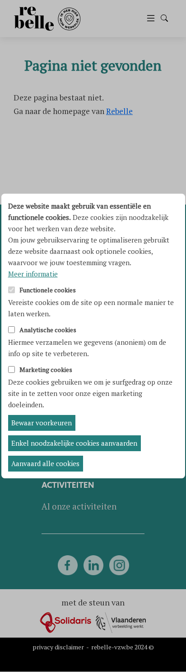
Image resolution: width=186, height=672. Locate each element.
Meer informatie (33, 273)
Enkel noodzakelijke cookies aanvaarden (74, 443)
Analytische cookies (47, 330)
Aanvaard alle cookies (45, 463)
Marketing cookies (45, 370)
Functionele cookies (47, 290)
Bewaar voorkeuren (41, 422)
